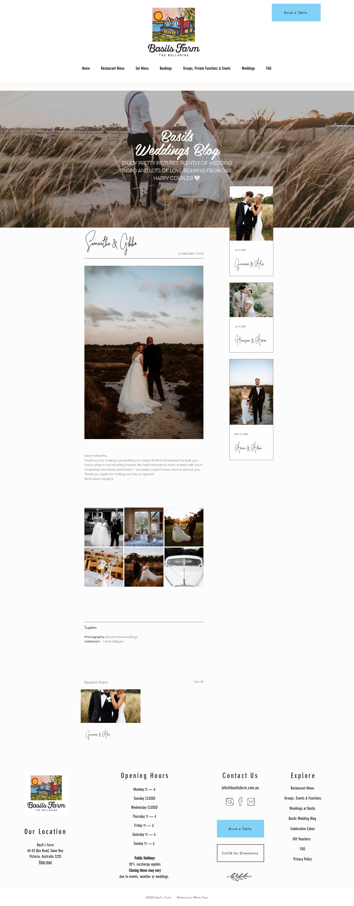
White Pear (200, 897)
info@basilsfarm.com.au (240, 788)
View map (45, 862)
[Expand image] (103, 527)
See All (198, 682)
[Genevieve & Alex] (111, 706)
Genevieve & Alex (98, 734)
